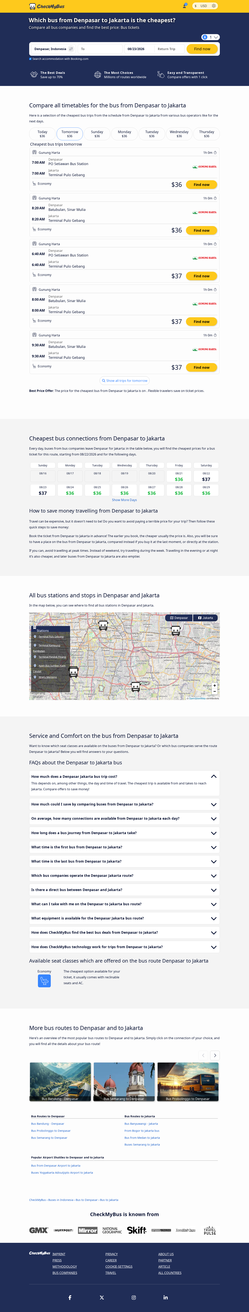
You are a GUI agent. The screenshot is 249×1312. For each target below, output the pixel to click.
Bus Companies (65, 1273)
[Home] (47, 6)
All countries (169, 1273)
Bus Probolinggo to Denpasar (51, 1131)
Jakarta (207, 618)
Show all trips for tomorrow (126, 380)
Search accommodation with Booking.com (60, 59)
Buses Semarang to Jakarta (142, 1144)
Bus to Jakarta (109, 1200)
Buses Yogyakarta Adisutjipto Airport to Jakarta (62, 1172)
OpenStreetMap (197, 698)
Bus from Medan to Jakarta (142, 1138)
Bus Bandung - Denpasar (47, 1123)
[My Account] (184, 6)
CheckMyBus (37, 1200)
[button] (175, 631)
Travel (110, 1273)
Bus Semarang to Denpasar (49, 1138)
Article (164, 1266)
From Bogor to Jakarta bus (141, 1131)
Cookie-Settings (118, 1266)
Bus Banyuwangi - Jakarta (141, 1123)
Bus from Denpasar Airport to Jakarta (55, 1165)
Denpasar (181, 618)
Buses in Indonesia (60, 1200)
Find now (202, 184)
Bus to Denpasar (87, 1200)
